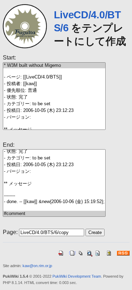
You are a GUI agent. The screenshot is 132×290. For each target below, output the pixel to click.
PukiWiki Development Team (76, 276)
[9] (54, 123)
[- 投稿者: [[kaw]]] (54, 84)
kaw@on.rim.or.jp (37, 266)
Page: (10, 232)
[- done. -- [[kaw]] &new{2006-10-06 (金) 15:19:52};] (54, 201)
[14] (54, 208)
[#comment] (54, 213)
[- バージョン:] (54, 117)
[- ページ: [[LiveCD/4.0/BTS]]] (54, 77)
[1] (54, 71)
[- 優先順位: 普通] (54, 90)
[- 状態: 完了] (54, 97)
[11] (54, 190)
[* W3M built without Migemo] (54, 65)
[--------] (54, 195)
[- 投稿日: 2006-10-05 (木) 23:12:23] (54, 110)
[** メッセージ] (54, 184)
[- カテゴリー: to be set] (54, 104)
